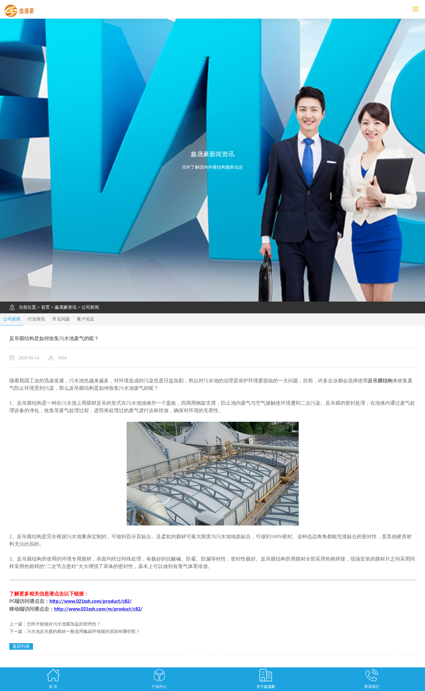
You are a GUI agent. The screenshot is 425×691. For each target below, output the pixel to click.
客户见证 (85, 319)
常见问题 (61, 319)
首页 (45, 307)
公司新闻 (90, 307)
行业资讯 (36, 319)
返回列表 (21, 646)
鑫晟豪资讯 (66, 307)
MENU (424, 9)
